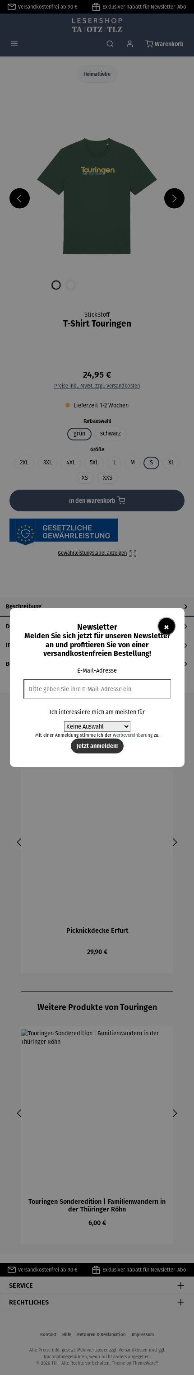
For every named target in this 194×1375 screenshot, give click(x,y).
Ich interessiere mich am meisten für (97, 712)
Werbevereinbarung (132, 735)
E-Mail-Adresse (97, 670)
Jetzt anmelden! (97, 745)
